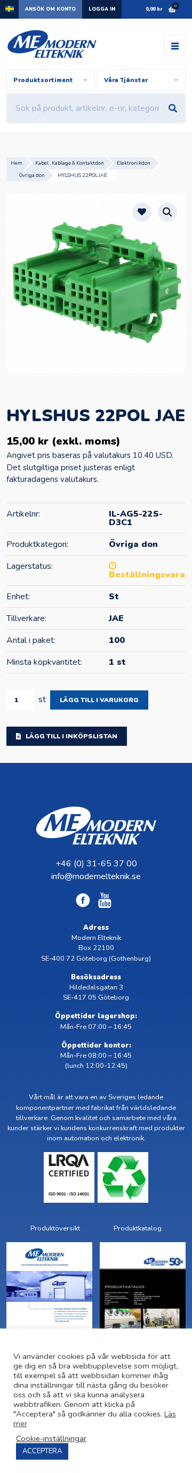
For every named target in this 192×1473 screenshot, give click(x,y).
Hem (16, 162)
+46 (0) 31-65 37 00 (96, 864)
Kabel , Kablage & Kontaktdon (69, 162)
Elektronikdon (133, 162)
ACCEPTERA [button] (42, 1451)
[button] (167, 212)
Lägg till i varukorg (99, 700)
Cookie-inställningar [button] (51, 1438)
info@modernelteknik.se (96, 876)
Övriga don (32, 175)
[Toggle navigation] (175, 45)
